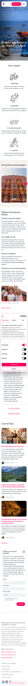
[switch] (24, 349)
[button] (17, 682)
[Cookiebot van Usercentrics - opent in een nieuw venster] (20, 316)
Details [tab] (14, 320)
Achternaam (6, 591)
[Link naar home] (4, 4)
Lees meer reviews (14, 408)
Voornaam (6, 585)
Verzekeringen (5, 669)
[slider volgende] (5, 58)
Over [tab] (23, 320)
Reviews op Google (14, 413)
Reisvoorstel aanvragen (8, 652)
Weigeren (14, 368)
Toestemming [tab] (5, 320)
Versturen (21, 604)
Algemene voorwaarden (8, 663)
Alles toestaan (14, 364)
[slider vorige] (2, 58)
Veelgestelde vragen (7, 674)
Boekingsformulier (6, 657)
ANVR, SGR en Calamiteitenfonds (11, 672)
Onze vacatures (6, 677)
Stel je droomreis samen (8, 654)
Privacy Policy (5, 666)
